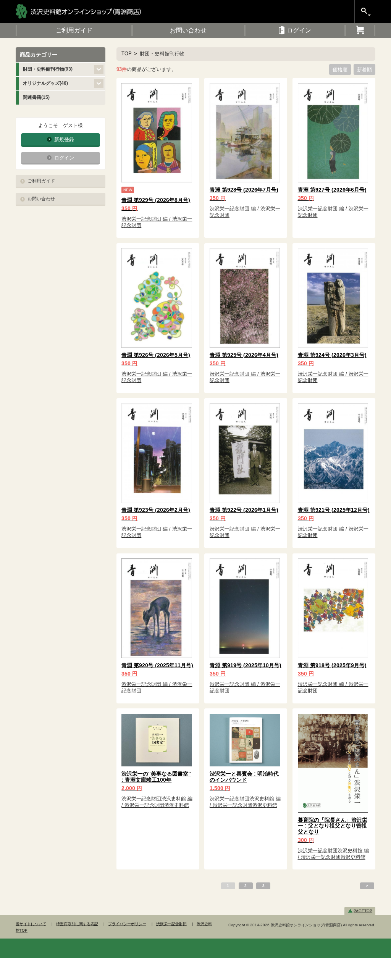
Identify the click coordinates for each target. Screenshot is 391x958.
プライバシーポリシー (127, 924)
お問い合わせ (41, 199)
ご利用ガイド (41, 181)
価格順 (340, 69)
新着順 (364, 69)
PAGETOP (363, 911)
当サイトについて (31, 924)
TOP (126, 53)
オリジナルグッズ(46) (45, 83)
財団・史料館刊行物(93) (48, 69)
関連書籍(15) (36, 97)
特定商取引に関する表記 (77, 924)
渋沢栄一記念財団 (171, 924)
